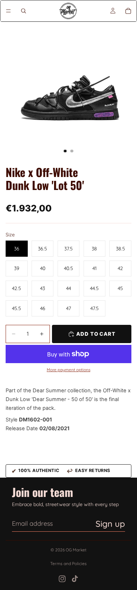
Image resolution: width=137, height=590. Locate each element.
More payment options (68, 369)
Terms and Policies (68, 563)
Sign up (110, 523)
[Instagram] (62, 579)
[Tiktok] (75, 579)
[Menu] (8, 11)
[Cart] (128, 11)
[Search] (23, 11)
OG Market (76, 549)
